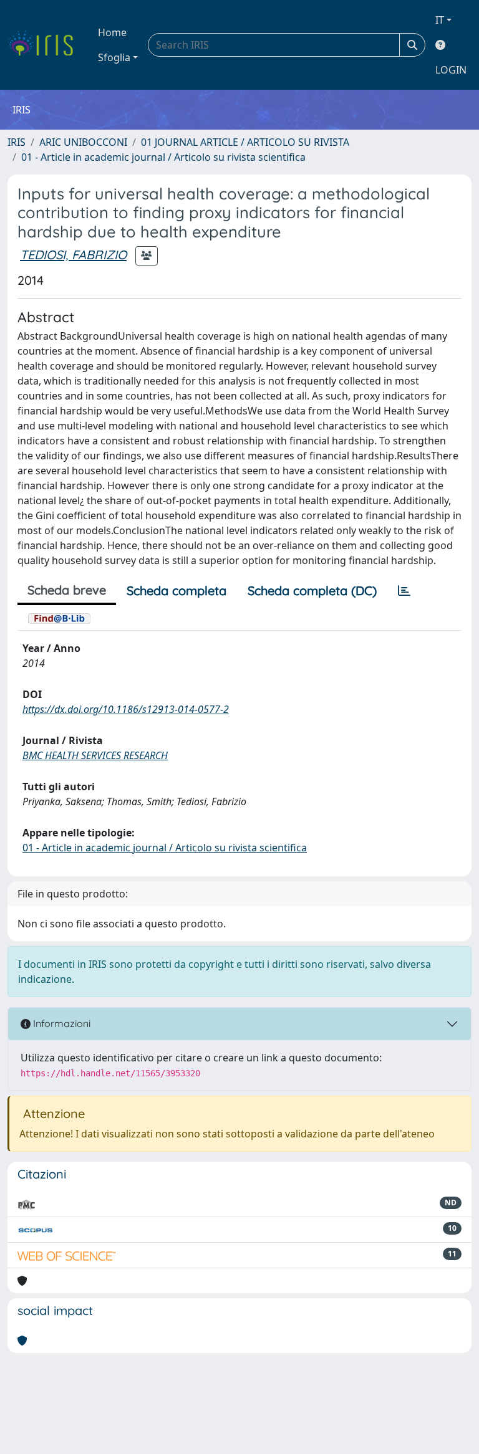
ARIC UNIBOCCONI (83, 142)
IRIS (16, 142)
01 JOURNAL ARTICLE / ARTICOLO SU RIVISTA (245, 142)
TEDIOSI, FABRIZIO (73, 254)
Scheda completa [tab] (176, 590)
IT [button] (439, 20)
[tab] (404, 591)
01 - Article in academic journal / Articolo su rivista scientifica (163, 157)
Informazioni (60, 1023)
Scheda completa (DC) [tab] (312, 590)
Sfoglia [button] (114, 57)
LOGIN (451, 70)
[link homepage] (45, 45)
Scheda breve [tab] (66, 590)
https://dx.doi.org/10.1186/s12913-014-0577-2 (125, 709)
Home (112, 32)
